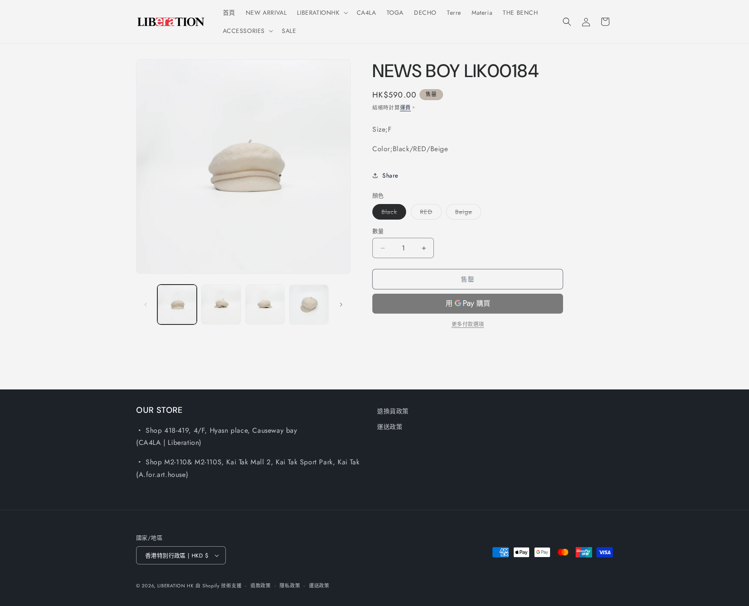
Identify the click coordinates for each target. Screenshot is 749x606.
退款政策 (261, 585)
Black (392, 213)
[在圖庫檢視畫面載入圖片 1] (177, 304)
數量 (378, 231)
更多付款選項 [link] (468, 324)
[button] (321, 12)
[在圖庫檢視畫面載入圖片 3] (265, 304)
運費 (405, 108)
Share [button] (390, 175)
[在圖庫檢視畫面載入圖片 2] (221, 304)
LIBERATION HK (175, 585)
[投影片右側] (341, 304)
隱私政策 (290, 585)
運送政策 (389, 426)
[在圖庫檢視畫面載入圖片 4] (309, 304)
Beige (466, 213)
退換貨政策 (393, 411)
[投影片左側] (145, 304)
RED (429, 213)
